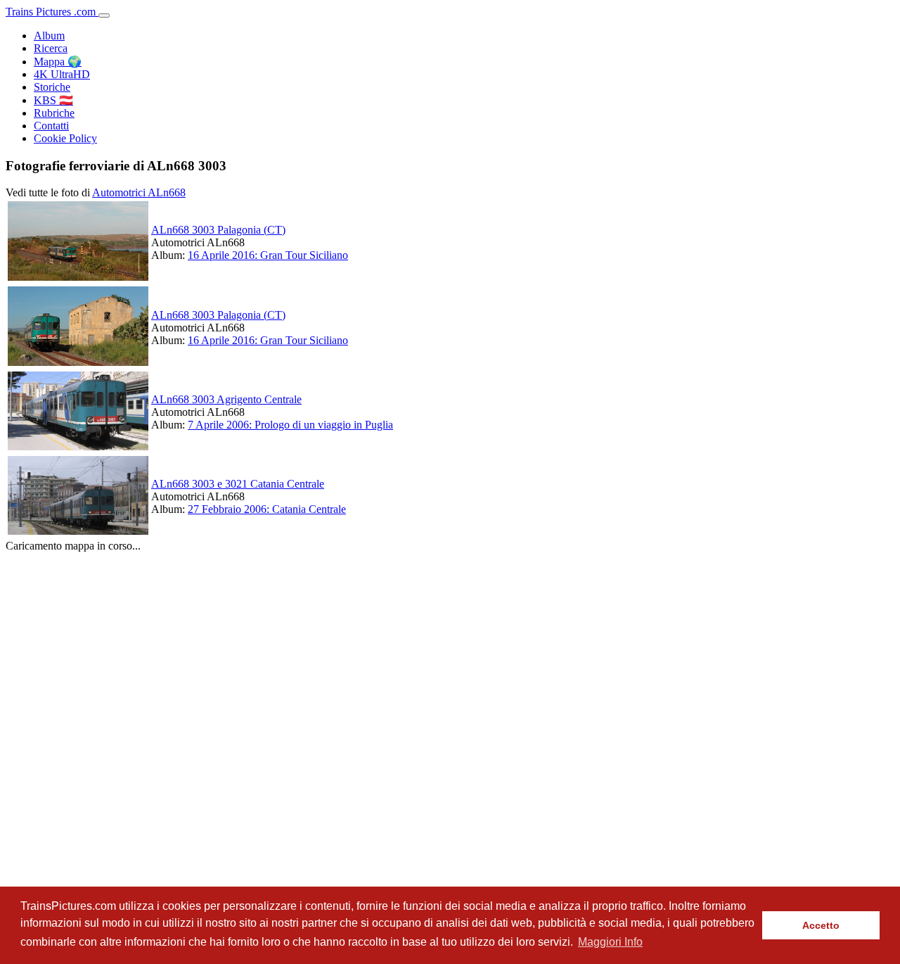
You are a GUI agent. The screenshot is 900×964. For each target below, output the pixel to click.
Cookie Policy (65, 138)
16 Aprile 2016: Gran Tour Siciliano (268, 255)
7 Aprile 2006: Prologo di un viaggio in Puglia (290, 425)
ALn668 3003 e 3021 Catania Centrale (237, 484)
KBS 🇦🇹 (53, 100)
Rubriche (54, 113)
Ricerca (51, 48)
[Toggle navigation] (104, 15)
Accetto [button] (821, 925)
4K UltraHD (62, 74)
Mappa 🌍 (58, 62)
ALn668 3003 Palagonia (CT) (218, 230)
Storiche (52, 87)
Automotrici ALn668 (139, 192)
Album (49, 36)
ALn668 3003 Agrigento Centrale (226, 399)
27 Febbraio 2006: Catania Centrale (267, 509)
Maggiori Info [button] (610, 942)
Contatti (51, 126)
